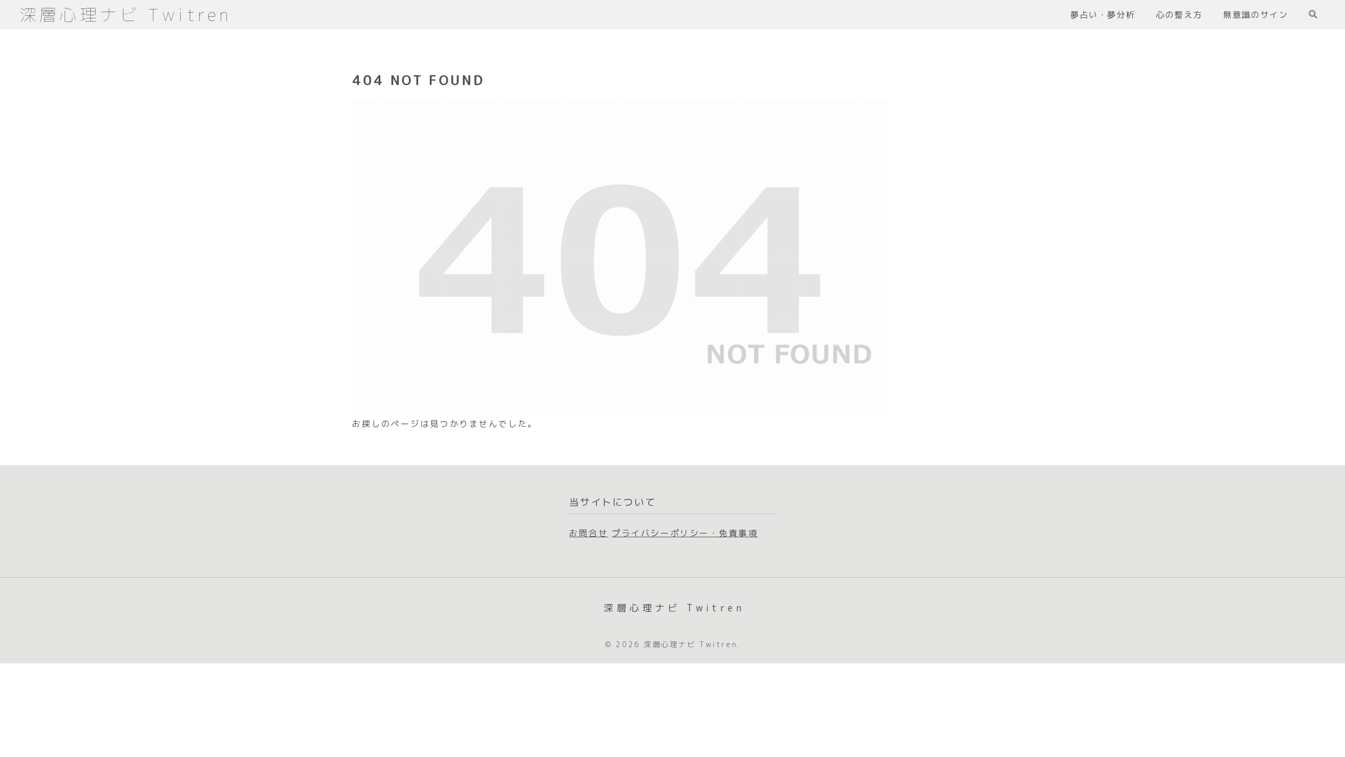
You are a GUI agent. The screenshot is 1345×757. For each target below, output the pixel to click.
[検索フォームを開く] (1313, 14)
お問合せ (588, 533)
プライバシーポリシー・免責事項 (685, 533)
